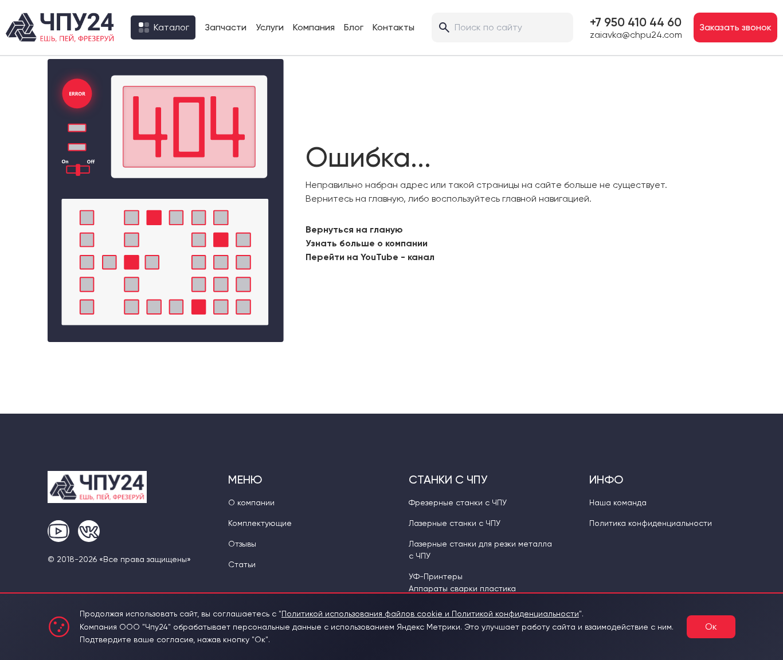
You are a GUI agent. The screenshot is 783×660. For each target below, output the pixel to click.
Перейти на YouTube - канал (370, 257)
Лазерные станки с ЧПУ (454, 523)
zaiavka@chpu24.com (636, 35)
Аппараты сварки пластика (462, 588)
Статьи (242, 564)
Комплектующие (260, 523)
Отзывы (242, 543)
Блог (353, 27)
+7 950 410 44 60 (636, 22)
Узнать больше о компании (367, 243)
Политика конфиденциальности (650, 523)
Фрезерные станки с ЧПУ (458, 502)
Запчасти (225, 27)
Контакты (393, 27)
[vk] (89, 531)
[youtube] (58, 531)
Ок (711, 626)
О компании (251, 502)
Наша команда (618, 502)
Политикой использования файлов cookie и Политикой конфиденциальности (430, 613)
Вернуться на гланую (354, 229)
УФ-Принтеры (436, 576)
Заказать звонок (735, 27)
